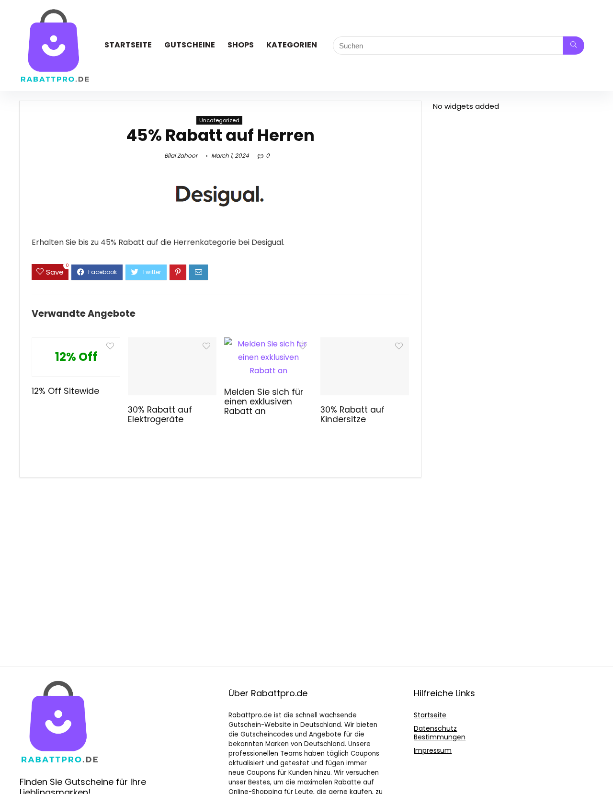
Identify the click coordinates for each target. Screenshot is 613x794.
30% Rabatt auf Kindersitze (352, 414)
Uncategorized (219, 120)
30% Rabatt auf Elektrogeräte (160, 414)
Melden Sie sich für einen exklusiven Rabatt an (263, 401)
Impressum (433, 750)
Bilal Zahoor (180, 155)
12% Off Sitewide (65, 391)
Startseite (128, 44)
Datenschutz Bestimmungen (439, 733)
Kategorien (291, 44)
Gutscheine (189, 44)
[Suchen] (573, 45)
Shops (240, 44)
